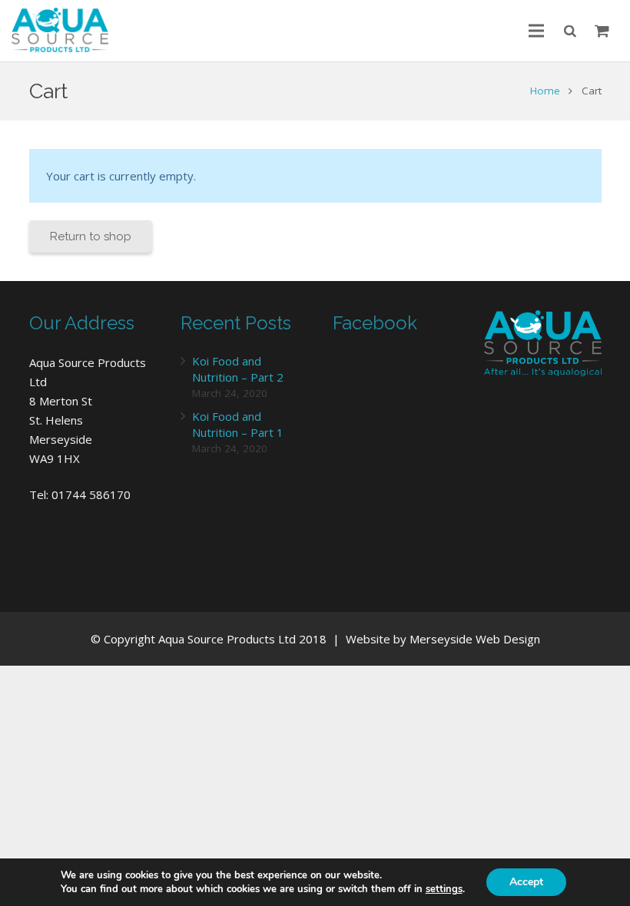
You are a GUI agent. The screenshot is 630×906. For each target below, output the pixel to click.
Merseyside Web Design (475, 638)
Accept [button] (526, 882)
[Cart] (601, 30)
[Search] (570, 31)
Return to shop (90, 236)
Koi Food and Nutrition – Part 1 (238, 424)
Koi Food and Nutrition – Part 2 (238, 369)
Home (545, 91)
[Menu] (536, 31)
